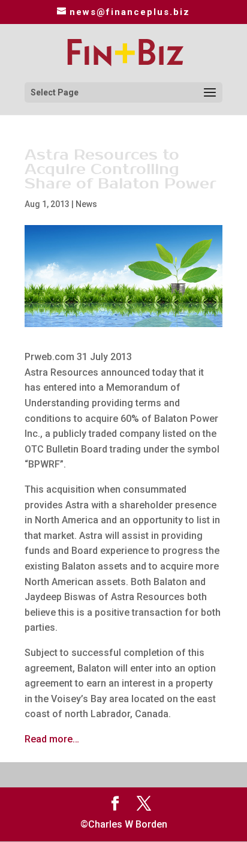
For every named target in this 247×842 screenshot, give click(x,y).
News (86, 204)
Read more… (52, 739)
